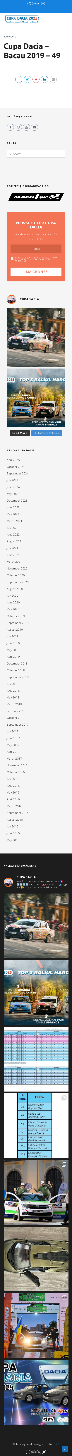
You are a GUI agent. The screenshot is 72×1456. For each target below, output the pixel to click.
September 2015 (18, 813)
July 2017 (12, 731)
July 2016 (12, 779)
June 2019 (13, 643)
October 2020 (16, 575)
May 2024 (13, 494)
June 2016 (13, 785)
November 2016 (17, 765)
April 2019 (13, 656)
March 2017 (14, 758)
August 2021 (15, 541)
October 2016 (16, 772)
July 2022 (12, 528)
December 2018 (17, 663)
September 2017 (18, 724)
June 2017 (13, 738)
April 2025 (13, 460)
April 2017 (13, 751)
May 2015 (13, 840)
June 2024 (13, 487)
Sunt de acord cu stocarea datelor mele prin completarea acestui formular (36, 259)
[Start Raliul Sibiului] (36, 1192)
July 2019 (12, 636)
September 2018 (18, 677)
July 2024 (12, 480)
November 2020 (17, 568)
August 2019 (15, 629)
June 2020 (13, 602)
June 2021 (13, 555)
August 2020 (15, 589)
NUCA (56, 1444)
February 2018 (16, 711)
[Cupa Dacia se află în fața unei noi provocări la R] (36, 1125)
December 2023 (17, 500)
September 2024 (18, 473)
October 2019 (16, 616)
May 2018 (13, 697)
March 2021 (14, 561)
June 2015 (13, 833)
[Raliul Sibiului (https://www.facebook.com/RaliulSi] (36, 1259)
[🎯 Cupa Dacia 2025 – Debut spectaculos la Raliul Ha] (36, 398)
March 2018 (14, 704)
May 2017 (13, 745)
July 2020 (12, 595)
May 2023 (13, 514)
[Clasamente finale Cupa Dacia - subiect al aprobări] (36, 1059)
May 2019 (13, 650)
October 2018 (16, 670)
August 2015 (15, 819)
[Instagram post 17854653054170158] (36, 1392)
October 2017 (16, 718)
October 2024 (16, 467)
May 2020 (13, 609)
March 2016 (14, 806)
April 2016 (13, 799)
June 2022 (13, 534)
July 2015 (12, 826)
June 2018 (13, 690)
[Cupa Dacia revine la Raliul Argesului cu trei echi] (36, 1325)
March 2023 (14, 521)
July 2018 (12, 684)
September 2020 (18, 582)
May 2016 (13, 792)
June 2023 (13, 507)
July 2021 (12, 548)
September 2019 (18, 623)
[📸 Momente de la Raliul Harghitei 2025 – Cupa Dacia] (36, 337)
